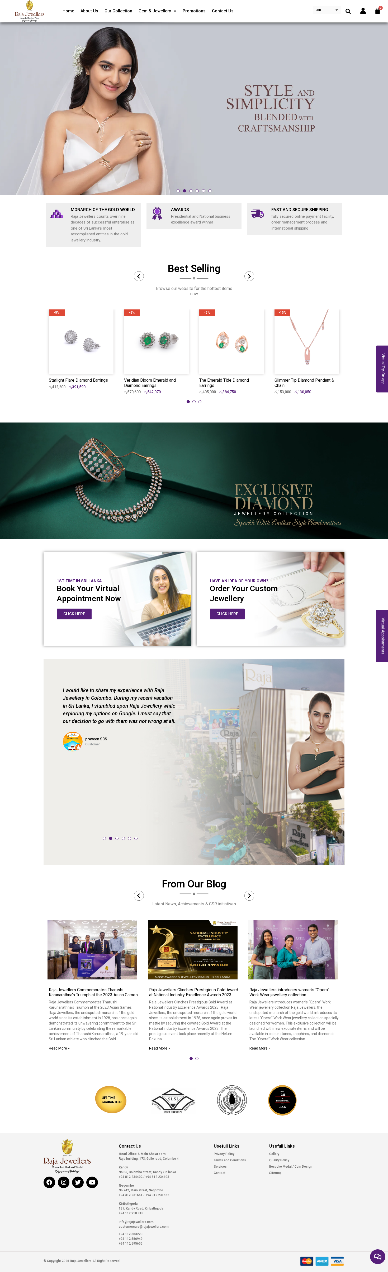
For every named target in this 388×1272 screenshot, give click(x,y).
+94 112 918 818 (131, 1213)
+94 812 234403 (157, 1177)
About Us (89, 10)
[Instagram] (63, 1182)
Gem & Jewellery (155, 10)
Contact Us (223, 10)
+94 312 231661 (131, 1195)
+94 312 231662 (157, 1195)
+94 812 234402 (131, 1177)
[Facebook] (49, 1182)
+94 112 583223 (131, 1234)
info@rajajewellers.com (136, 1222)
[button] (178, 190)
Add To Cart (81, 365)
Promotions (194, 10)
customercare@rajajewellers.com (144, 1227)
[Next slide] (249, 276)
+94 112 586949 (131, 1239)
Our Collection (118, 10)
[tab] (188, 401)
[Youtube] (92, 1182)
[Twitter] (78, 1182)
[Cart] (377, 11)
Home (68, 10)
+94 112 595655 (131, 1243)
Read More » (59, 1048)
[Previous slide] (139, 276)
